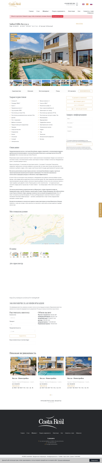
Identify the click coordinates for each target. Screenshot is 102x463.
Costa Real (77, 456)
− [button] (11, 219)
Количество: (13, 315)
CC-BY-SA (61, 243)
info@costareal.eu (70, 4)
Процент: (12, 321)
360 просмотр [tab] (72, 91)
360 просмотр (80, 105)
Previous (11, 56)
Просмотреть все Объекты (51, 401)
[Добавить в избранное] (34, 358)
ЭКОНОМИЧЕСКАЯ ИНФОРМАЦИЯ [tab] (86, 91)
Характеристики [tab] (16, 91)
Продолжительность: (15, 328)
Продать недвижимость (58, 11)
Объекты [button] (45, 11)
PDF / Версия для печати (80, 109)
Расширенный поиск (58, 16)
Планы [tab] (58, 91)
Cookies (60, 456)
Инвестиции (71, 11)
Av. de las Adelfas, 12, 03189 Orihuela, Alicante (52, 441)
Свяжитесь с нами (88, 11)
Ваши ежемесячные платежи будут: (19, 340)
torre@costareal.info (51, 444)
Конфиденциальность (52, 456)
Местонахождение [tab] (44, 91)
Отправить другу (80, 101)
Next (90, 56)
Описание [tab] (30, 91)
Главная (31, 11)
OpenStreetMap (52, 243)
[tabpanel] (23, 375)
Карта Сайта (66, 456)
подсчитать (22, 336)
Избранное (90, 13)
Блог (79, 11)
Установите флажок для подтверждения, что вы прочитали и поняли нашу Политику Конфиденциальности (78, 141)
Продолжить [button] (94, 460)
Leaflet (42, 243)
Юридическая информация (39, 456)
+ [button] (11, 216)
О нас (38, 11)
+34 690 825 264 (69, 3)
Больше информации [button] (64, 460)
